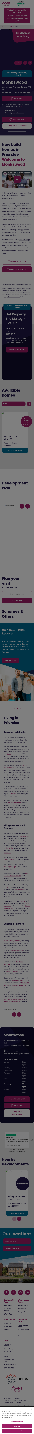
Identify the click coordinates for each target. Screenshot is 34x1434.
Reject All (17, 1426)
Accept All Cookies (17, 1431)
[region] (17, 1420)
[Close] (32, 1409)
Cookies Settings (17, 1421)
